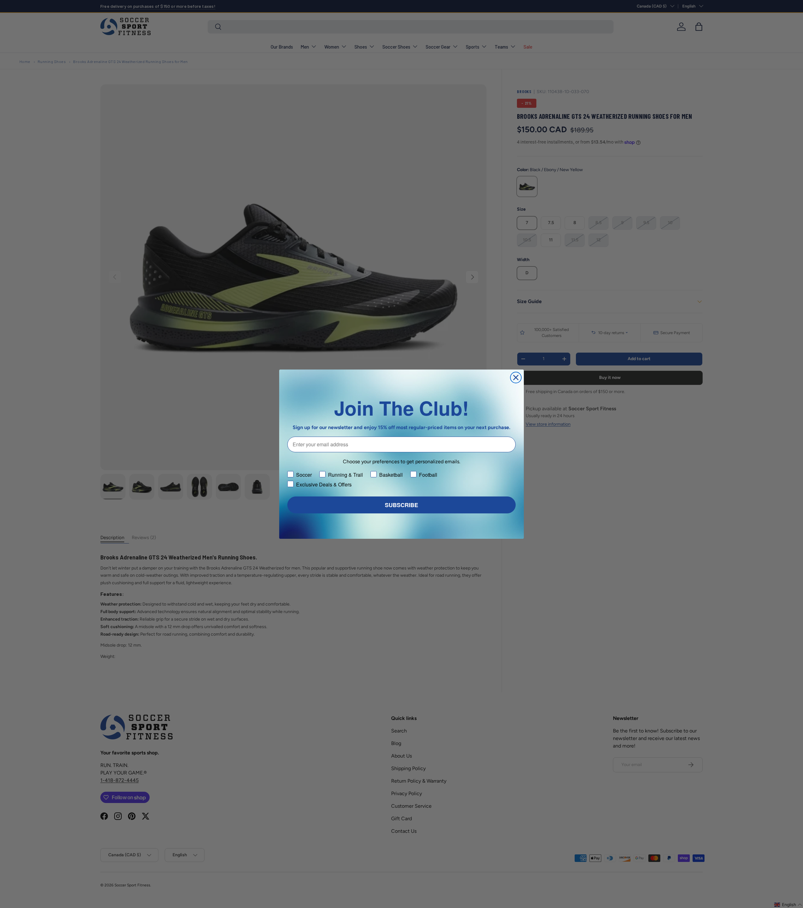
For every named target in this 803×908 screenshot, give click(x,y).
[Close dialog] (515, 377)
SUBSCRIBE (401, 505)
